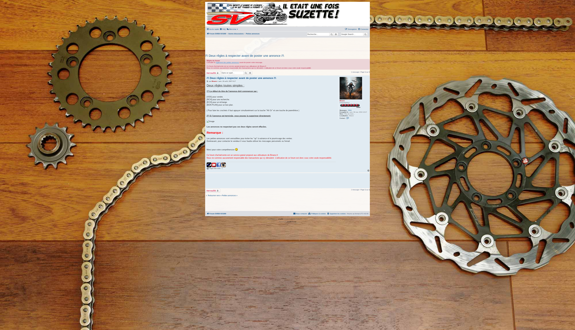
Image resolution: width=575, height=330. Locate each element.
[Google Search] (365, 34)
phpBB (280, 219)
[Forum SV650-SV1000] (219, 14)
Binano (342, 101)
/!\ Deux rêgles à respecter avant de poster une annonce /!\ (244, 55)
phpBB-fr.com (291, 221)
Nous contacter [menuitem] (301, 214)
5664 (350, 110)
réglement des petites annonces (227, 62)
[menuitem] (223, 29)
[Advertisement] (287, 45)
